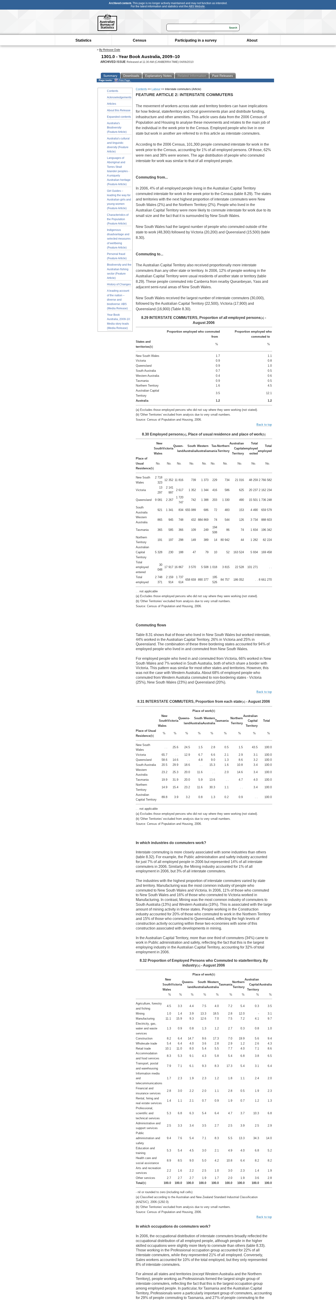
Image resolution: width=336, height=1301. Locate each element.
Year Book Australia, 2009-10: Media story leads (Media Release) (119, 321)
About (252, 40)
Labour (156, 89)
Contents (112, 91)
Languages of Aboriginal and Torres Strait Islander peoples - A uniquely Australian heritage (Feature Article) (119, 171)
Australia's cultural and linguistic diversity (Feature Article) (118, 145)
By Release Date (109, 49)
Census (139, 40)
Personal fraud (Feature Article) (117, 256)
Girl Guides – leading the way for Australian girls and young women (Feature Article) (119, 199)
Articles (111, 103)
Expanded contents (119, 116)
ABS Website (197, 6)
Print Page (124, 80)
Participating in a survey (196, 40)
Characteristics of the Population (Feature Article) (117, 219)
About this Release (119, 110)
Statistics (83, 40)
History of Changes (119, 284)
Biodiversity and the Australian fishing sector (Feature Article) (119, 271)
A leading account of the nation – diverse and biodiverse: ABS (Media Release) (118, 299)
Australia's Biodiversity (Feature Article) (117, 128)
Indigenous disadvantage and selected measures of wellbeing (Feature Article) (119, 238)
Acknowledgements (119, 97)
